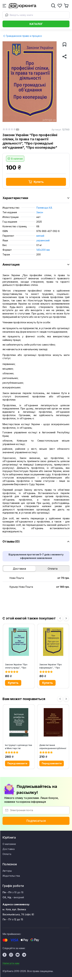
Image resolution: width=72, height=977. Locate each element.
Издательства (11, 875)
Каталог (36, 24)
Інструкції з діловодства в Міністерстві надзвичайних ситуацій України (18, 747)
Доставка (19, 568)
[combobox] (36, 15)
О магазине (9, 844)
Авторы (7, 870)
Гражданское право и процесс (23, 35)
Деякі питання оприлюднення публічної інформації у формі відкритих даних (52, 747)
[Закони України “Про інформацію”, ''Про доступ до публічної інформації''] (53, 641)
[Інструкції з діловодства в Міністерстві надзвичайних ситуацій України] (19, 722)
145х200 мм (43, 249)
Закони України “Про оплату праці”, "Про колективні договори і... (17, 666)
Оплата (52, 568)
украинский (43, 240)
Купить (39, 181)
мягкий (40, 235)
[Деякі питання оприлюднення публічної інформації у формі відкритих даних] (53, 722)
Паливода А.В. (44, 207)
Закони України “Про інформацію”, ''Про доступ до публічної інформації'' (50, 666)
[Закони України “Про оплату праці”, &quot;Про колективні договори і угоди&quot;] (19, 641)
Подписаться (36, 820)
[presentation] (59, 618)
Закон (39, 212)
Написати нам (11, 963)
